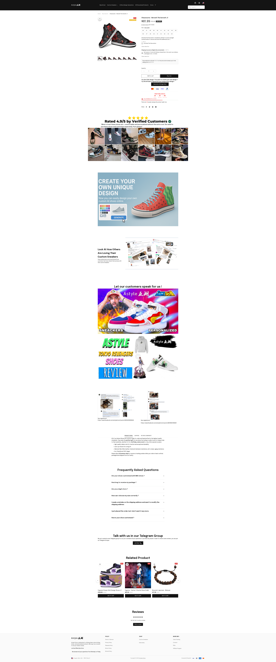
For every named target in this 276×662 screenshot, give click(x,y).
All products (105, 13)
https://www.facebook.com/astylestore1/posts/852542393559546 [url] (116, 420)
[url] (120, 438)
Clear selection (145, 46)
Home (99, 13)
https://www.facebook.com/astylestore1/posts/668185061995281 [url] (159, 423)
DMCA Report (87, 658)
